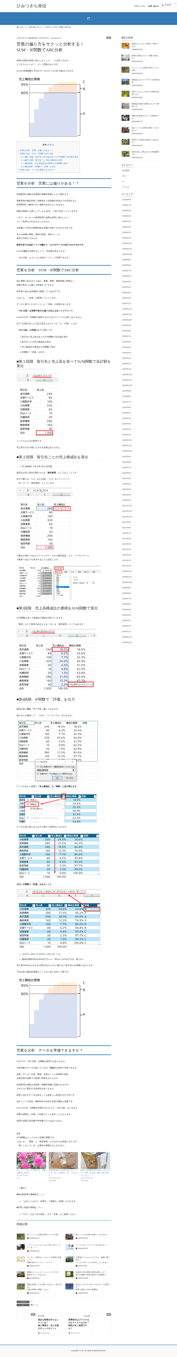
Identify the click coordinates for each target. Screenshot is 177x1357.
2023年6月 (126, 407)
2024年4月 (126, 353)
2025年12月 (127, 243)
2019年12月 (127, 637)
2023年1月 (126, 435)
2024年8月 (126, 331)
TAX (124, 176)
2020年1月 (126, 631)
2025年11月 (127, 249)
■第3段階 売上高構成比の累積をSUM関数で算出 (44, 163)
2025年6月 (126, 276)
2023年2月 (126, 429)
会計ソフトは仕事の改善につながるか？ (92, 1235)
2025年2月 (126, 298)
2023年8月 (126, 396)
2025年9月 (126, 260)
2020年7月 (126, 599)
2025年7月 (126, 271)
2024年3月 (126, 358)
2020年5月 (126, 610)
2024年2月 (126, 364)
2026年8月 (126, 200)
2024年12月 (127, 309)
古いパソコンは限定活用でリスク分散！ (43, 1235)
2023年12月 (127, 374)
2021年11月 (127, 511)
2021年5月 (126, 544)
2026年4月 (126, 221)
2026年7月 (126, 205)
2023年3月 (126, 424)
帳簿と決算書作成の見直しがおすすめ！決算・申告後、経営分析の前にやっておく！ (95, 1172)
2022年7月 (126, 467)
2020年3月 (126, 620)
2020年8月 (126, 593)
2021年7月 (126, 533)
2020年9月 (126, 588)
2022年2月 (126, 495)
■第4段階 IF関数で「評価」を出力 (38, 166)
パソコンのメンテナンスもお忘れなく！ (92, 1245)
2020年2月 (126, 626)
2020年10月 (127, 582)
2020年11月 (127, 577)
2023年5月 (126, 413)
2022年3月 (126, 489)
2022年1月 (126, 500)
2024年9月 (126, 325)
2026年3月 (126, 227)
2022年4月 (126, 484)
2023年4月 (126, 418)
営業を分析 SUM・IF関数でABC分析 (35, 153)
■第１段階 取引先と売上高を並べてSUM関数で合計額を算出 (50, 157)
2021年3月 (126, 555)
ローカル (125, 187)
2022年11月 (127, 445)
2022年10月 (127, 451)
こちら (42, 1194)
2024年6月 (126, 342)
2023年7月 (126, 402)
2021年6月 (126, 538)
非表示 (50, 145)
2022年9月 (126, 457)
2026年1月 (126, 238)
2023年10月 (127, 385)
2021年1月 (126, 566)
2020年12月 (127, 571)
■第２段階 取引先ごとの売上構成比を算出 (42, 160)
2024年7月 (126, 336)
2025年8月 (126, 265)
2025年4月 (126, 287)
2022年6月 (126, 473)
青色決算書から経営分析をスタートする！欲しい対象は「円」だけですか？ (63, 1172)
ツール (35, 1305)
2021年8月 (126, 528)
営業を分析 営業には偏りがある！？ (35, 150)
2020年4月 (126, 615)
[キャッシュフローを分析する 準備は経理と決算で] (31, 1160)
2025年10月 (127, 254)
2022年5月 (126, 478)
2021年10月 (127, 517)
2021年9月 (126, 522)
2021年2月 (126, 560)
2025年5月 (126, 282)
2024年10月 (127, 320)
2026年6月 (126, 210)
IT (108, 38)
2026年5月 (126, 216)
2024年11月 (127, 314)
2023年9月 (126, 391)
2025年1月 (126, 303)
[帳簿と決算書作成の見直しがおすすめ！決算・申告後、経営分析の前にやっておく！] (95, 1160)
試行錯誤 (125, 170)
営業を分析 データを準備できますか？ (36, 170)
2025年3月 (126, 293)
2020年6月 (126, 604)
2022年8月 (126, 462)
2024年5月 (126, 347)
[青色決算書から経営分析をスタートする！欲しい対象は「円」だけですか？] (63, 1160)
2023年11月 (127, 380)
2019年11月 (127, 642)
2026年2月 (126, 232)
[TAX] (26, 1319)
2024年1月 (126, 369)
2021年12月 (127, 506)
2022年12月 (127, 440)
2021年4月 (126, 549)
